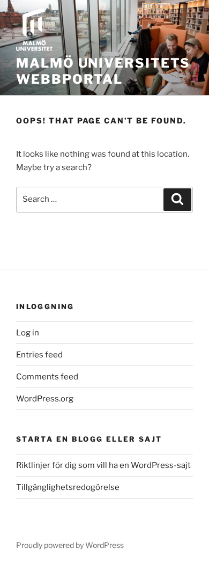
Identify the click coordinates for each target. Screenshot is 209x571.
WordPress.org (44, 399)
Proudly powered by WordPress (70, 545)
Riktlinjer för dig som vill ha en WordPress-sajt (103, 465)
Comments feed (47, 377)
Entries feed (39, 355)
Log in (27, 333)
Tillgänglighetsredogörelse (68, 487)
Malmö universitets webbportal (103, 71)
